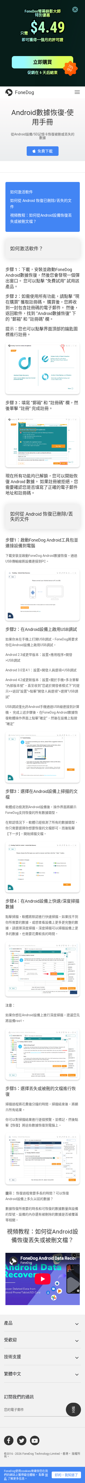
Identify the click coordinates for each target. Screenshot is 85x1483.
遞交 (73, 1409)
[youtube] (34, 1440)
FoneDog (24, 92)
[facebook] (8, 1440)
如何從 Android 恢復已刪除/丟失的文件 (41, 203)
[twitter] (21, 1440)
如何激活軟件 (21, 192)
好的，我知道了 (66, 1475)
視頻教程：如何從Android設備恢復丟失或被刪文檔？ (41, 218)
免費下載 (45, 151)
